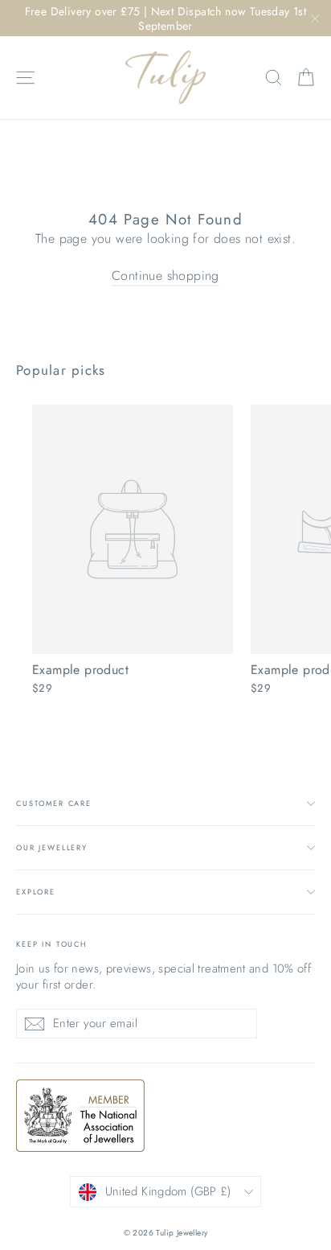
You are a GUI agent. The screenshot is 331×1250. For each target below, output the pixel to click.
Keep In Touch (52, 944)
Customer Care (54, 803)
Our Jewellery (52, 847)
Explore (35, 891)
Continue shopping (165, 275)
